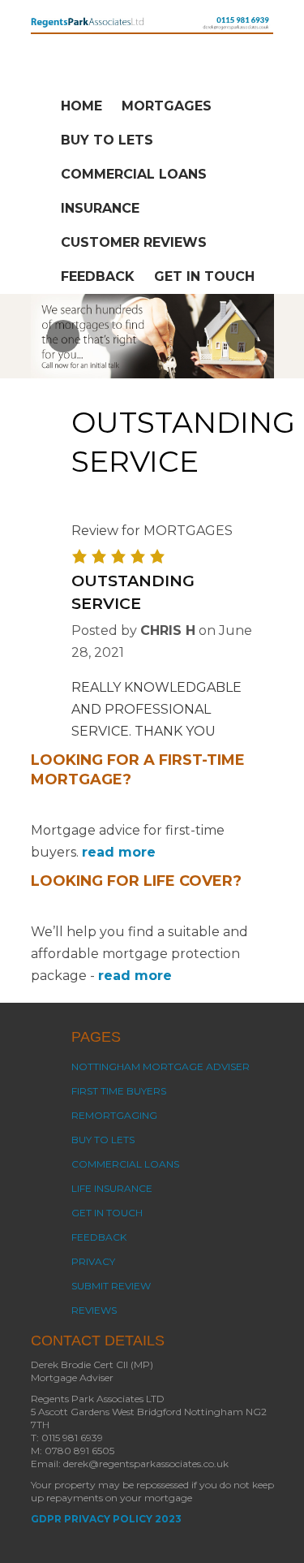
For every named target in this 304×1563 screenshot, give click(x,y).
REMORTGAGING (114, 1115)
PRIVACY (93, 1261)
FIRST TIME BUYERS (118, 1091)
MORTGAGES (167, 106)
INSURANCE (100, 208)
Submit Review (111, 1286)
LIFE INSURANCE (111, 1188)
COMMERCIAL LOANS (134, 174)
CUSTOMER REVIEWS (134, 242)
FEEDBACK (98, 276)
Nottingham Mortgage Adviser (160, 1066)
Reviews (94, 1310)
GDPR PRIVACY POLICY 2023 (106, 1519)
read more (119, 852)
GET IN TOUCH (204, 276)
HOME (81, 106)
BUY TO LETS (107, 140)
